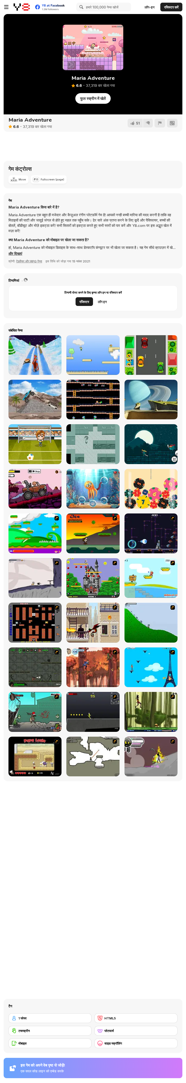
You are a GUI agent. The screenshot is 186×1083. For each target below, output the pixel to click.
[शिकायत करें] (160, 123)
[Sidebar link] (6, 7)
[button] (15, 253)
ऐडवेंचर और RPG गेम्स (29, 261)
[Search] (80, 7)
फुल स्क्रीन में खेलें (93, 98)
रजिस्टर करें (171, 7)
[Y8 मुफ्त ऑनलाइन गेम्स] (22, 7)
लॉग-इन (150, 7)
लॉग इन (102, 302)
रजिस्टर (84, 302)
